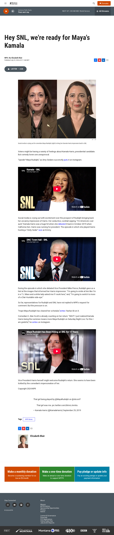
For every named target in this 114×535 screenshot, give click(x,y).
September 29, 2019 (72, 410)
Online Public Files (46, 521)
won (40, 230)
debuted (62, 224)
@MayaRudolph (62, 399)
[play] (6, 11)
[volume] (13, 11)
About (42, 500)
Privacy (43, 510)
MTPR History (45, 506)
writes (62, 311)
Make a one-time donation (57, 471)
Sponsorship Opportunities (49, 508)
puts (66, 160)
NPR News (29, 419)
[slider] (16, 11)
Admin (42, 512)
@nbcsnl (76, 399)
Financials (43, 517)
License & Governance (48, 516)
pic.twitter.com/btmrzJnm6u (65, 405)
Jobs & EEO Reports (47, 523)
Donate (105, 3)
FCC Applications (46, 519)
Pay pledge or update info (92, 471)
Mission (43, 504)
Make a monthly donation (22, 471)
